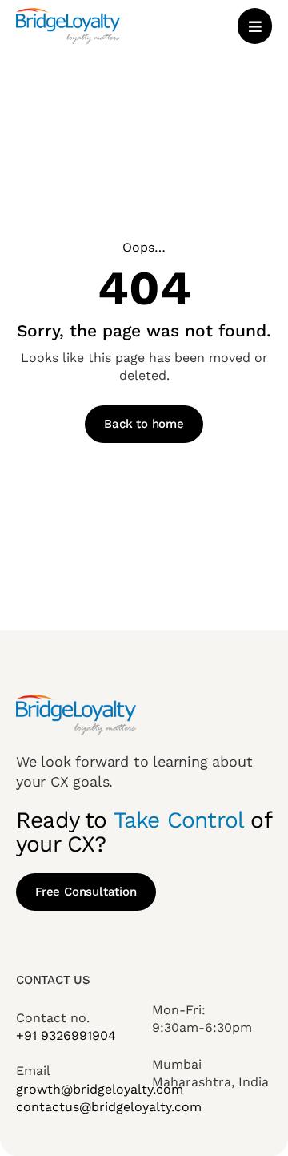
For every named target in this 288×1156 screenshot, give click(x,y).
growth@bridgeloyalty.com (99, 1089)
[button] (255, 26)
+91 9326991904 (66, 1035)
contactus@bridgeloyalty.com (109, 1106)
